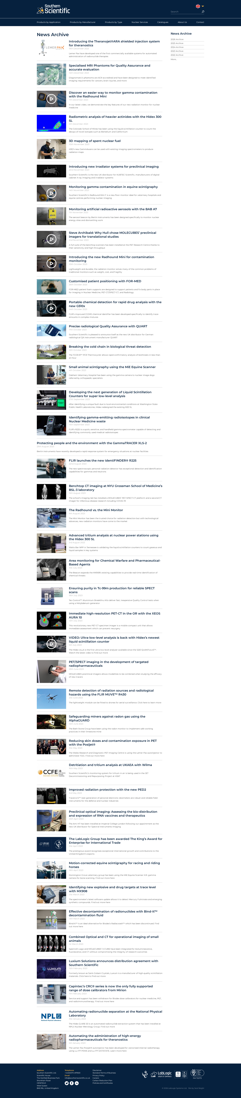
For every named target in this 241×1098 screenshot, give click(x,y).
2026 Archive (177, 39)
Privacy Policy (98, 1075)
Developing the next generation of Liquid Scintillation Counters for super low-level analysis (110, 394)
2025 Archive (177, 43)
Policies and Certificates (103, 1083)
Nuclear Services (140, 22)
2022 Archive (177, 55)
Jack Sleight (199, 1088)
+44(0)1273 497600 (72, 1073)
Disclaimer (97, 1070)
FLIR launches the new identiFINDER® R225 (102, 460)
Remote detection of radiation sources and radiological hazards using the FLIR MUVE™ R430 (111, 692)
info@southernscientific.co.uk (77, 1078)
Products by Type (113, 22)
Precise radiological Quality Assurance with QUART (108, 326)
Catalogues (162, 22)
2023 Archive (177, 51)
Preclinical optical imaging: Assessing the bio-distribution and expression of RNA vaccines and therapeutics (113, 813)
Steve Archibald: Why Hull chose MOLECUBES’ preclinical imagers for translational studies (112, 234)
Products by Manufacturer (83, 22)
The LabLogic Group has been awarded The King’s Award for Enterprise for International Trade (115, 841)
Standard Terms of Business (104, 1073)
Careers (96, 1078)
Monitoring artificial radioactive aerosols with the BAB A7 (113, 209)
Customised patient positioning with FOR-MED (105, 281)
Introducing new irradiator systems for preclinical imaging (114, 166)
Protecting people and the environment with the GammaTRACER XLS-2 (92, 443)
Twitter (67, 1083)
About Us (182, 22)
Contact (200, 22)
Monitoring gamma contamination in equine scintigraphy (113, 187)
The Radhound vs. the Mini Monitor (96, 510)
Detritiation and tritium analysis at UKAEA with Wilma (110, 765)
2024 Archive (177, 47)
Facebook (72, 1083)
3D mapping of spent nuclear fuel (95, 141)
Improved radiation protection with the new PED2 (107, 789)
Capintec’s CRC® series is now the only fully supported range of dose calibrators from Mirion (111, 988)
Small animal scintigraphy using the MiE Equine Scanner (112, 367)
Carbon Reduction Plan (102, 1080)
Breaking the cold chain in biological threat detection (110, 346)
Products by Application (48, 22)
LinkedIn (77, 1083)
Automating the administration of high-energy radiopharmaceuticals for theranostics (105, 1037)
